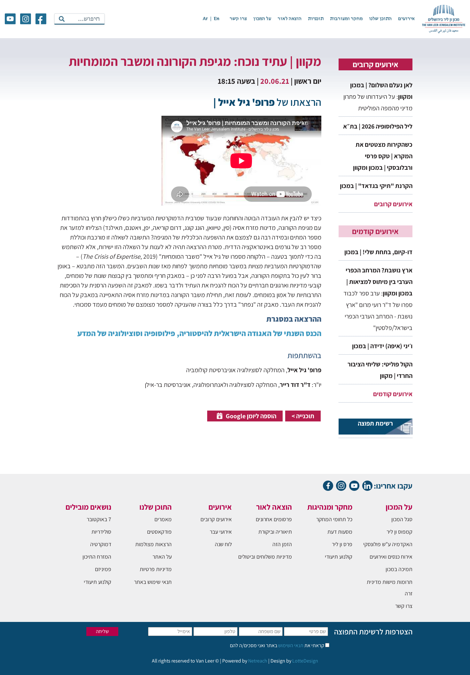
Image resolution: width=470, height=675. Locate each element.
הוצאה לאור (290, 19)
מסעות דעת (339, 531)
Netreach (257, 660)
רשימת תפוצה (375, 423)
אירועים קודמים (392, 394)
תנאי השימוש (290, 645)
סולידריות (101, 531)
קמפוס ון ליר (399, 531)
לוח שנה (223, 544)
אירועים (406, 19)
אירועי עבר (221, 531)
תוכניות (316, 19)
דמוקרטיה (100, 544)
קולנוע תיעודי (338, 556)
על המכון (262, 19)
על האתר (162, 556)
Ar (205, 19)
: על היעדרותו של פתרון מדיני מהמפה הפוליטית (377, 96)
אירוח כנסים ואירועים (391, 556)
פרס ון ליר (342, 544)
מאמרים (163, 519)
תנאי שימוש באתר (153, 581)
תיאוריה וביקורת (275, 531)
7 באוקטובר (99, 519)
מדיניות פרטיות (156, 569)
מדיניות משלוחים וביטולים (265, 556)
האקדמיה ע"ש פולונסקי (387, 544)
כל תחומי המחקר (334, 519)
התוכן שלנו (380, 19)
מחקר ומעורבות (346, 19)
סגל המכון (401, 519)
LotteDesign (305, 660)
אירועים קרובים (393, 204)
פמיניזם (103, 569)
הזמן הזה (282, 544)
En (216, 19)
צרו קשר (238, 19)
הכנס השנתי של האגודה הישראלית (266, 333)
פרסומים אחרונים (274, 519)
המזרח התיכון (96, 556)
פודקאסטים (159, 531)
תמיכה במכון (399, 569)
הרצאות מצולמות (153, 544)
